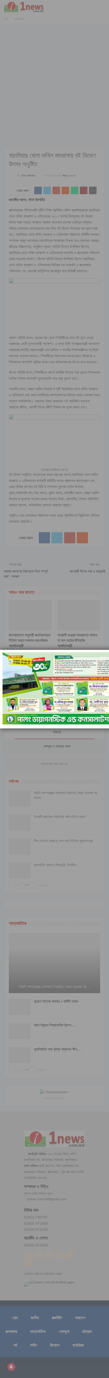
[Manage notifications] (11, 1367)
